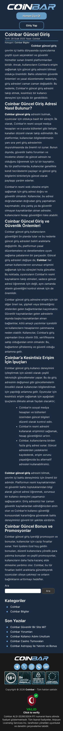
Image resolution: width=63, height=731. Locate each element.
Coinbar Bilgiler (22, 42)
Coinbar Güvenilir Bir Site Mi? (28, 627)
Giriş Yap (31, 25)
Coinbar (42, 260)
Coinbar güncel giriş (17, 114)
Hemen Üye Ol (31, 15)
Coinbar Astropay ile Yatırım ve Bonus (33, 646)
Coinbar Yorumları (21, 631)
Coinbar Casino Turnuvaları (26, 641)
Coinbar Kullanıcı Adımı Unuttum (30, 636)
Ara (7, 585)
